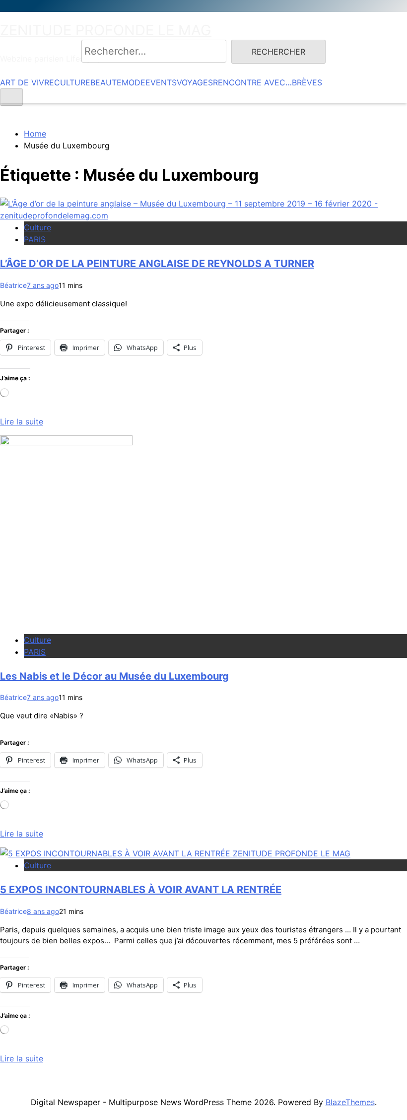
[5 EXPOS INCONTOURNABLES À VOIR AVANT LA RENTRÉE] (175, 853)
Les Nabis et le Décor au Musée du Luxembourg (114, 676)
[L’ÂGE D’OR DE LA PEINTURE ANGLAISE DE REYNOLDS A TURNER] (203, 215)
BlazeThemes (350, 1102)
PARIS (35, 239)
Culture (37, 227)
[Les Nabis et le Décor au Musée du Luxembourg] (66, 442)
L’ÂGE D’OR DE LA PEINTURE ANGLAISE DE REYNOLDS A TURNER (157, 264)
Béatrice (13, 285)
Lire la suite (21, 421)
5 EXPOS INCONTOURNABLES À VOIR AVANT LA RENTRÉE (140, 890)
